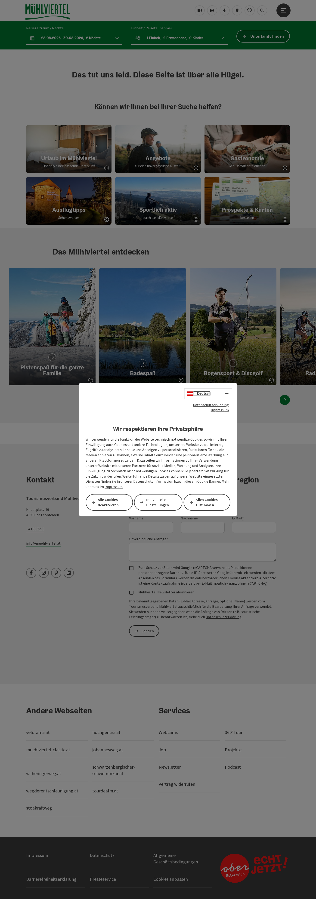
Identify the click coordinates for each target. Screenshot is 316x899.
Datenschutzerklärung (211, 404)
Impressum (220, 410)
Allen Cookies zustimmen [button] (207, 502)
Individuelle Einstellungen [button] (157, 502)
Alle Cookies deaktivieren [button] (108, 502)
